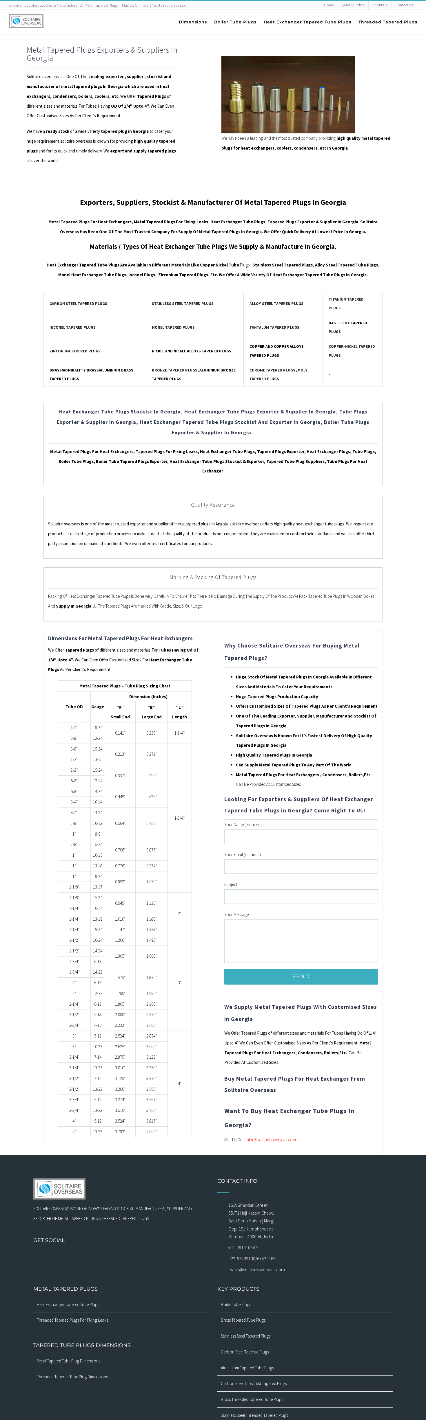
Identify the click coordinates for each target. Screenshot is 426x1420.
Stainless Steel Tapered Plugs (245, 1336)
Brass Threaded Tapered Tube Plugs (252, 1399)
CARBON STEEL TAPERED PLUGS (78, 303)
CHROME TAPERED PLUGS (272, 370)
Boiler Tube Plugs (236, 1304)
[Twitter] (113, 1256)
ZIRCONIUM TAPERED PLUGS (75, 351)
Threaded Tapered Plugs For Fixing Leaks (72, 1320)
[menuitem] (329, 5)
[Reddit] (151, 1256)
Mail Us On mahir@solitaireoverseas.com (156, 5)
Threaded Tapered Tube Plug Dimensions (72, 1376)
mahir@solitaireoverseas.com (269, 1140)
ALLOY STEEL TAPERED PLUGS (276, 303)
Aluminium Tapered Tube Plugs (247, 1368)
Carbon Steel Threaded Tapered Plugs (254, 1383)
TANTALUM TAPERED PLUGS (274, 327)
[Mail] (106, 1256)
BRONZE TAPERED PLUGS (174, 370)
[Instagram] (98, 1256)
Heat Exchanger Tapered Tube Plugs (68, 1304)
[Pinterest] (128, 1256)
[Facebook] (90, 1256)
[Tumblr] (136, 1256)
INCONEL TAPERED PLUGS (73, 327)
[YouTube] (121, 1256)
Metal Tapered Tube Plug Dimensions (68, 1361)
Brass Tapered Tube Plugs (243, 1320)
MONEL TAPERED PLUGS (173, 327)
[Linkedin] (143, 1256)
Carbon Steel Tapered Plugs (245, 1352)
